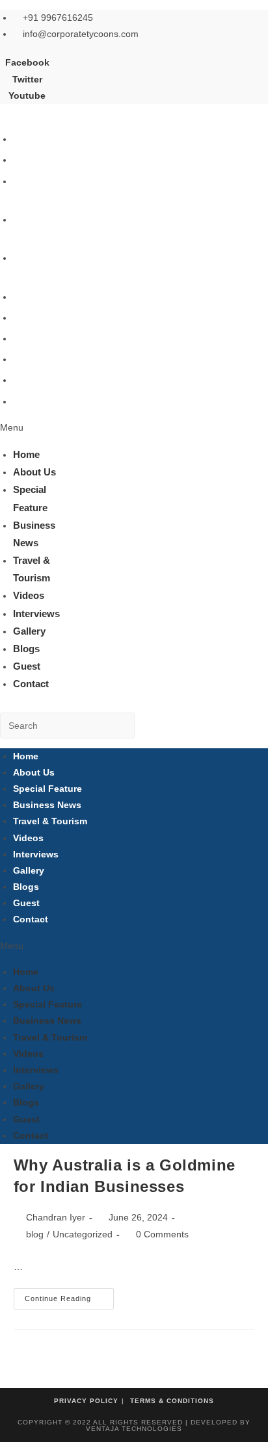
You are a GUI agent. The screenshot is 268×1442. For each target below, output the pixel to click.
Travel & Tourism (50, 821)
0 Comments (162, 1234)
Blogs (26, 358)
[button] (40, 428)
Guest (26, 379)
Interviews (36, 317)
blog (35, 1234)
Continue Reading (69, 1301)
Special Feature (47, 788)
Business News (47, 805)
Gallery (29, 338)
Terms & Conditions (172, 1400)
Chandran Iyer (55, 1217)
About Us (34, 159)
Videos (28, 296)
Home (26, 138)
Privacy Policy (86, 1400)
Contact (31, 401)
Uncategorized (83, 1234)
